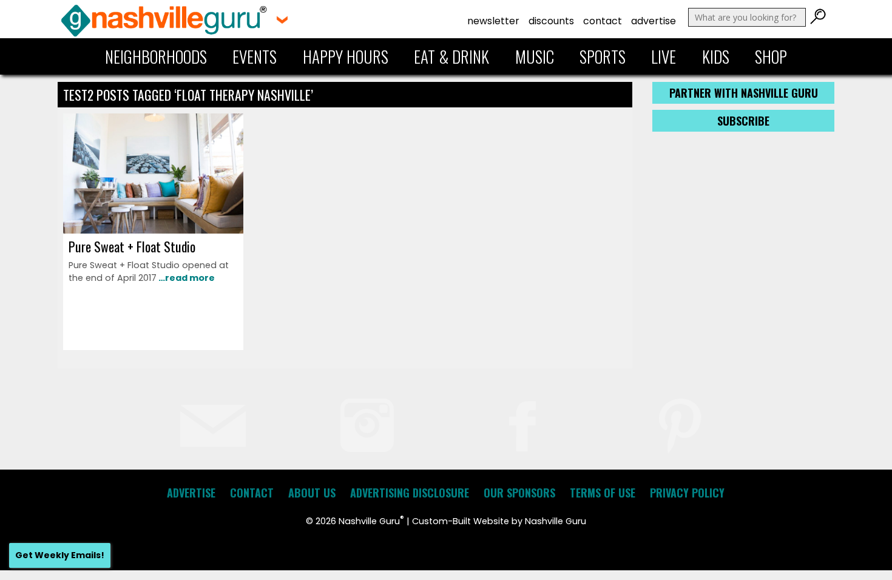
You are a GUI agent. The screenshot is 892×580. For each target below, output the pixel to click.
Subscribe (743, 121)
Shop (771, 56)
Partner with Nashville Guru (743, 93)
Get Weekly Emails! (59, 555)
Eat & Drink (451, 56)
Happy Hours (345, 56)
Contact (602, 21)
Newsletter (493, 21)
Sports (602, 56)
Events (254, 56)
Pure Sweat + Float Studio (132, 246)
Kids (715, 56)
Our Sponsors (519, 493)
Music (534, 56)
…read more (186, 278)
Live (663, 56)
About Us (312, 493)
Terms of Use (602, 493)
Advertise (653, 21)
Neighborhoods (156, 56)
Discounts (551, 21)
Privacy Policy (687, 493)
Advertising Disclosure (409, 493)
